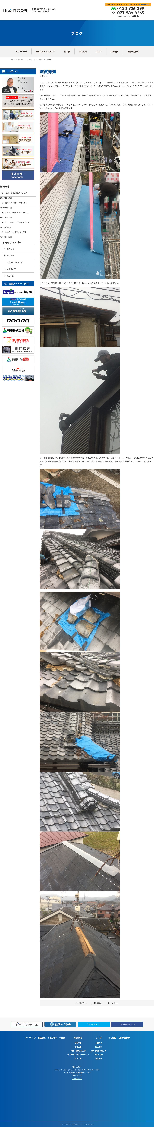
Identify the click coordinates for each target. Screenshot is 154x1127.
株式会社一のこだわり (45, 51)
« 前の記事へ (80, 1003)
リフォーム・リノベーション (78, 1054)
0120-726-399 (77, 1076)
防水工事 (78, 1058)
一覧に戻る (97, 1003)
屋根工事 (78, 1043)
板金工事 (78, 1047)
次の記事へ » (113, 1003)
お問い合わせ (133, 51)
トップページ (21, 51)
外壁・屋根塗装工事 (78, 1051)
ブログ (98, 51)
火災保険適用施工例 (14, 262)
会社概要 (114, 51)
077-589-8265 (77, 1079)
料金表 (67, 51)
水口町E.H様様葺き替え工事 (15, 232)
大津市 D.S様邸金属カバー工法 (16, 212)
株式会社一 (77, 1067)
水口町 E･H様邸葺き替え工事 (16, 193)
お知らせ (10, 249)
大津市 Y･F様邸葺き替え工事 (16, 203)
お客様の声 (11, 269)
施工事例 (10, 255)
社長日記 (39, 59)
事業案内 (83, 51)
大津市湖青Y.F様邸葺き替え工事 (17, 222)
